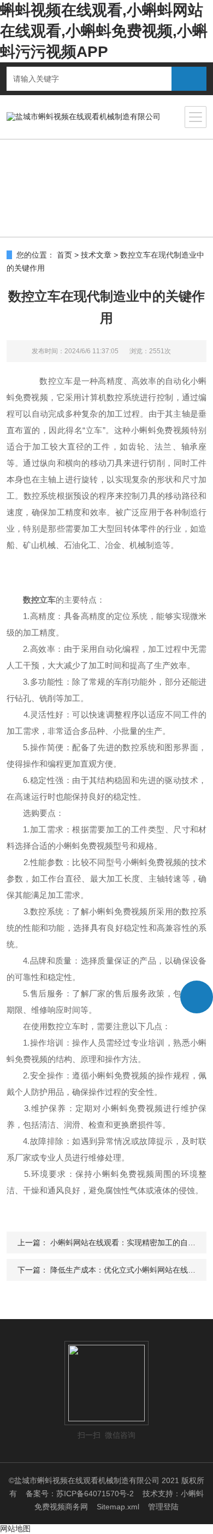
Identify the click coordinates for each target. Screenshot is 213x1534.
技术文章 (96, 254)
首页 (64, 254)
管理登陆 (163, 1506)
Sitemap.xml (118, 1506)
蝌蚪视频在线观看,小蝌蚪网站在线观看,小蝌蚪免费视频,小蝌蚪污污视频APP (104, 31)
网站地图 (15, 1528)
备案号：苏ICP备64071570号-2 (80, 1493)
